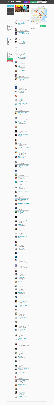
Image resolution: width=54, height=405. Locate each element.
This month (9, 19)
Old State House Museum (21, 273)
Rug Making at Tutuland (21, 232)
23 (7, 8)
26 (10, 8)
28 (12, 8)
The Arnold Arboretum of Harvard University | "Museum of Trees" (22, 216)
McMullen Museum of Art (21, 348)
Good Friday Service (20, 99)
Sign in (46, 0)
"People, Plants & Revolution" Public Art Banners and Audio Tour (23, 157)
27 (11, 8)
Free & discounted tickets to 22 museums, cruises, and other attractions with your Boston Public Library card (23, 330)
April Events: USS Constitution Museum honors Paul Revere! (23, 135)
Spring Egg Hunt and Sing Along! (22, 74)
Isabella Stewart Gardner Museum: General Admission (22, 212)
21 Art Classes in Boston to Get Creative (23, 191)
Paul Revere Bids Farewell (21, 91)
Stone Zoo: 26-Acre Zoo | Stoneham (22, 305)
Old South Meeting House (21, 277)
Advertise (14, 402)
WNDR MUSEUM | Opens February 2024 (23, 334)
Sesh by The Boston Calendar (10, 402)
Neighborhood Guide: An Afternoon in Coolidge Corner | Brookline (23, 397)
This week (9, 18)
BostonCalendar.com (14, 1)
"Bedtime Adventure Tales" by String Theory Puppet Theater (23, 79)
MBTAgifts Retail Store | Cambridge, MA (23, 364)
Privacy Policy (44, 402)
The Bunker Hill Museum (21, 288)
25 (9, 8)
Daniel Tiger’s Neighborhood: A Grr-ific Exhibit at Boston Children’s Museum (23, 152)
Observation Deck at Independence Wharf (23, 368)
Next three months (10, 20)
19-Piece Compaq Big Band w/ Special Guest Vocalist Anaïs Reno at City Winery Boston (23, 33)
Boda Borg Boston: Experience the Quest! (23, 203)
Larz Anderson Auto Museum (22, 292)
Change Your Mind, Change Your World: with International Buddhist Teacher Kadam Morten (23, 23)
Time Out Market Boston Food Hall (22, 220)
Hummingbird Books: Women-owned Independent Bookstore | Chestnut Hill (23, 301)
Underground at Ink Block (21, 372)
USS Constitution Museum (21, 281)
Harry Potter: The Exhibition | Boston (23, 130)
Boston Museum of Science (21, 252)
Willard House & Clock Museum (22, 384)
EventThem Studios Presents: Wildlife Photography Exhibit (23, 126)
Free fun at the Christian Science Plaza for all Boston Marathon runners (23, 61)
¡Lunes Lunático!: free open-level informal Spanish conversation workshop (23, 28)
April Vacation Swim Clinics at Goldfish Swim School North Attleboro (23, 104)
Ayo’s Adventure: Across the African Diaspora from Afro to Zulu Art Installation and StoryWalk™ (22, 182)
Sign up (43, 0)
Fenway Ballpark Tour (21, 177)
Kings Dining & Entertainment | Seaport (23, 325)
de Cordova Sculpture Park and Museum (23, 199)
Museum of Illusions (20, 356)
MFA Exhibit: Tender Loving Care (22, 170)
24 (8, 8)
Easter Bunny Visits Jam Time (22, 46)
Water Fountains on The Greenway (22, 317)
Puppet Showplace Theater (21, 244)
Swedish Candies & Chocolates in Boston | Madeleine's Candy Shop (23, 392)
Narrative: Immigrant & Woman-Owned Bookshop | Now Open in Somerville (23, 360)
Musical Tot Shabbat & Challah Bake (23, 83)
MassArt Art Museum (20, 224)
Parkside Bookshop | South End (22, 380)
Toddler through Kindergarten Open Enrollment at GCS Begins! (22, 42)
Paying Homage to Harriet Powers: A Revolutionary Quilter (23, 108)
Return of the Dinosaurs (21, 173)
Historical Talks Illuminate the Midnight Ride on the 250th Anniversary (23, 70)
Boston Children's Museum (21, 248)
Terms (41, 402)
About (46, 402)
